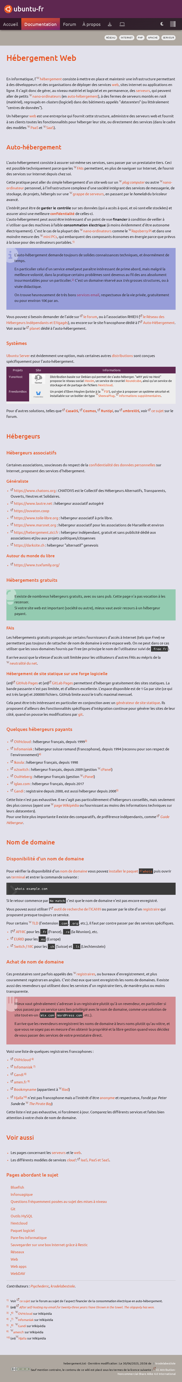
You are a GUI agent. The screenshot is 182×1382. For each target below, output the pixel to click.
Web (14, 1259)
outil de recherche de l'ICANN (77, 909)
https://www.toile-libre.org (36, 517)
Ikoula (19, 762)
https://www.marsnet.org (35, 525)
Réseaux (17, 1251)
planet (35, 328)
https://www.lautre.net (33, 503)
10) (25, 1097)
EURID (19, 939)
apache (153, 37)
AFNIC (21, 931)
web (115, 84)
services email (88, 294)
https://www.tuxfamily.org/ (36, 564)
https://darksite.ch (29, 545)
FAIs (80, 168)
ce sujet (157, 410)
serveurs (143, 90)
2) (73, 279)
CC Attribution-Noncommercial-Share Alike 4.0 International (147, 1372)
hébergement (51, 78)
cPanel (106, 769)
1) (73, 241)
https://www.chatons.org (35, 490)
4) (40, 754)
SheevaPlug (106, 396)
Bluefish (17, 1187)
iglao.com (22, 783)
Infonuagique (22, 1194)
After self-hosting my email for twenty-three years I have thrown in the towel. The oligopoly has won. (86, 1307)
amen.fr (20, 1082)
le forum (90, 316)
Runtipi (107, 410)
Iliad (65, 1089)
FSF (106, 391)
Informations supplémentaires (140, 396)
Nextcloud (105, 385)
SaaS (50, 127)
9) (28, 1081)
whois (147, 871)
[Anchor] (10, 57)
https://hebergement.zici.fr (36, 532)
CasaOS (72, 410)
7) (34, 1066)
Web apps (19, 1266)
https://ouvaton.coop (31, 510)
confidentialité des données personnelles (122, 464)
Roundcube (133, 381)
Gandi (18, 791)
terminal (18, 877)
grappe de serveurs (88, 193)
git (80, 714)
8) (25, 1074)
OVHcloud (22, 741)
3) (86, 741)
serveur (168, 37)
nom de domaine (73, 871)
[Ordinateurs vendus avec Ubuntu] (122, 24)
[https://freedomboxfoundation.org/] (38, 398)
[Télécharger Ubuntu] (110, 24)
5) (117, 790)
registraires (86, 974)
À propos (91, 24)
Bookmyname (25, 1089)
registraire (151, 909)
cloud (71, 1160)
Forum (69, 24)
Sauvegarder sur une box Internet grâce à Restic (49, 1244)
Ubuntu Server (18, 355)
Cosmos (89, 410)
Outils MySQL (22, 1216)
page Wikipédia (66, 805)
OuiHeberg (23, 776)
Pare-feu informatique (29, 1237)
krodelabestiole (62, 1286)
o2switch (21, 769)
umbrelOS (131, 410)
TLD (35, 923)
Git (13, 1208)
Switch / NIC (23, 946)
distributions (122, 355)
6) (33, 1059)
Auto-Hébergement (159, 322)
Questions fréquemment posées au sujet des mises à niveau (59, 1201)
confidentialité (62, 213)
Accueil (10, 24)
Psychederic (39, 1286)
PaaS (34, 127)
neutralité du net (23, 663)
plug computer (133, 182)
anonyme (107, 1097)
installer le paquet (123, 871)
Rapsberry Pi (142, 231)
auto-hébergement (83, 96)
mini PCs (50, 236)
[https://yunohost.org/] (38, 383)
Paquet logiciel (23, 1230)
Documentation (40, 24)
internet (127, 37)
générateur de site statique (138, 702)
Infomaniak (23, 749)
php (140, 37)
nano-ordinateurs (46, 96)
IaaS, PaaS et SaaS (95, 1160)
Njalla (18, 1097)
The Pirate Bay (40, 1103)
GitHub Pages (27, 683)
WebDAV (18, 1273)
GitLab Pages (62, 683)
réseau (111, 37)
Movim (89, 381)
